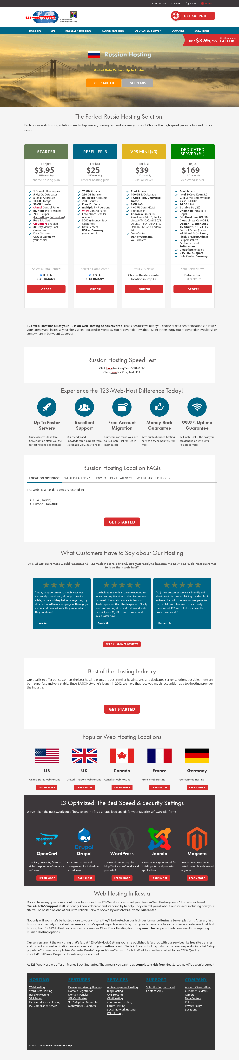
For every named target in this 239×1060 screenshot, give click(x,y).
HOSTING (35, 30)
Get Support (196, 15)
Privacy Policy (193, 1006)
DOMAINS (178, 30)
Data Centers (193, 998)
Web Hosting (37, 987)
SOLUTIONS (202, 30)
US (47, 771)
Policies (189, 1002)
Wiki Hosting (114, 1013)
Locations (191, 1009)
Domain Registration (80, 991)
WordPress (122, 854)
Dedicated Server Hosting (44, 1002)
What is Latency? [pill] (77, 478)
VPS (52, 30)
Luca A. (42, 623)
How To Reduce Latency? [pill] (113, 478)
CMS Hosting (115, 994)
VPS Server (35, 998)
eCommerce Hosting (119, 1002)
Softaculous (57, 217)
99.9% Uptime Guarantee (83, 1002)
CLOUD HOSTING (113, 30)
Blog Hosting (115, 991)
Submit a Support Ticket (160, 987)
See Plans (138, 83)
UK (84, 771)
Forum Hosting (116, 1006)
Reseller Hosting (39, 994)
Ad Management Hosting (122, 987)
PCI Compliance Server (43, 1006)
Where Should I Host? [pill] (153, 478)
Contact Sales (154, 991)
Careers (189, 994)
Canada (122, 771)
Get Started (104, 83)
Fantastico (40, 217)
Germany (197, 771)
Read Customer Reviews (122, 644)
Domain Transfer (78, 994)
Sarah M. (103, 623)
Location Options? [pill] (44, 478)
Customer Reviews (196, 991)
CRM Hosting (115, 998)
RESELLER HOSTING (78, 30)
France (160, 771)
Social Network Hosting (121, 1009)
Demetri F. (164, 623)
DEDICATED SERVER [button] (148, 30)
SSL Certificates (77, 998)
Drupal (84, 854)
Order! (47, 289)
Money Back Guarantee (82, 1006)
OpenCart (47, 854)
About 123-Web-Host (198, 987)
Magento (197, 854)
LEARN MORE (47, 787)
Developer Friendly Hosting (85, 987)
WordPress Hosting (40, 991)
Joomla (159, 854)
